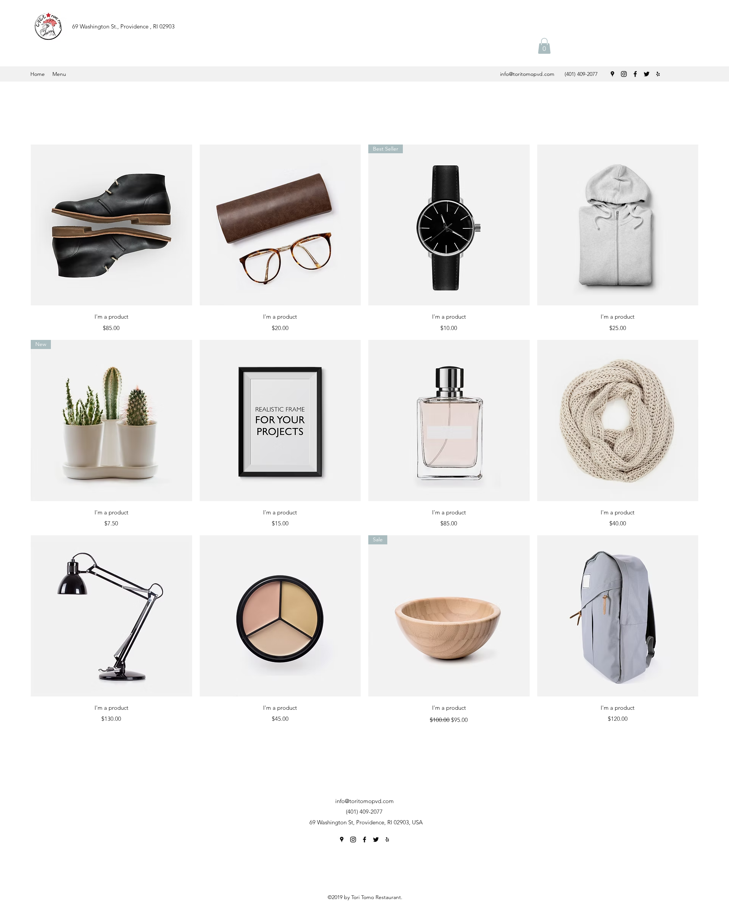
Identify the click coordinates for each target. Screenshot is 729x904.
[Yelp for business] (658, 74)
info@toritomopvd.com (527, 74)
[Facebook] (635, 74)
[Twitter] (646, 74)
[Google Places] (612, 74)
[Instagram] (624, 74)
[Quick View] (111, 225)
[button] (544, 46)
